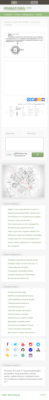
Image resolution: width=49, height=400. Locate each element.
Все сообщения (13, 246)
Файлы (39, 14)
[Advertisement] (24, 78)
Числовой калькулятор (16, 307)
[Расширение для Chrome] (30, 349)
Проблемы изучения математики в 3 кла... (23, 260)
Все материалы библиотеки (18, 278)
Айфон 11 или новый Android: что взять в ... (24, 209)
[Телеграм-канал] (38, 344)
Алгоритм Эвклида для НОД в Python (21, 274)
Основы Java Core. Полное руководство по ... (24, 238)
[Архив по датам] (30, 355)
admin (24, 104)
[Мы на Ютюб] (23, 344)
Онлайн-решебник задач (17, 292)
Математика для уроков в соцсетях (21, 227)
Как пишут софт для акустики (19, 220)
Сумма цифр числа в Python (18, 267)
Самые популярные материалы (20, 329)
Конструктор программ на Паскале (21, 325)
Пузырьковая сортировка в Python (20, 271)
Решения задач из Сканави (18, 314)
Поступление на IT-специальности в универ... (24, 216)
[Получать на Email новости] (15, 349)
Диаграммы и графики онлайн (19, 321)
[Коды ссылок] (15, 355)
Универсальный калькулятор (18, 303)
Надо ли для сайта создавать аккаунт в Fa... (24, 231)
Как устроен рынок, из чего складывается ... (24, 224)
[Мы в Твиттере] (15, 344)
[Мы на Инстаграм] (30, 344)
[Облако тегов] (7, 355)
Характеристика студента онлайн (20, 318)
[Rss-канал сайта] (7, 349)
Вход (34, 3)
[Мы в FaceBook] (7, 344)
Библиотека (28, 14)
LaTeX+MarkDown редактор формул (21, 299)
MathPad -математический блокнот (21, 296)
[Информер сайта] (23, 355)
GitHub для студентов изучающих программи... (25, 235)
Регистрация (24, 3)
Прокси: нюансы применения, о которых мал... (25, 242)
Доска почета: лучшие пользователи (21, 332)
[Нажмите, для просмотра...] (24, 56)
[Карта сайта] (38, 349)
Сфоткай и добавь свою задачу (19, 310)
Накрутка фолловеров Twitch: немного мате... (24, 213)
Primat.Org (17, 8)
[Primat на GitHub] (23, 349)
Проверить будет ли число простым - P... (23, 263)
